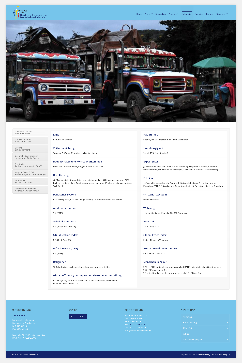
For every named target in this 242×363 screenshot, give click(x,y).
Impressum (186, 354)
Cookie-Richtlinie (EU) (221, 354)
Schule (186, 334)
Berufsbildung (190, 322)
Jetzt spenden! (78, 316)
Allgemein (187, 317)
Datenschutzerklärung (201, 354)
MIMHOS (187, 328)
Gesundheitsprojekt (192, 339)
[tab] (30, 132)
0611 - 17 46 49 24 (137, 324)
